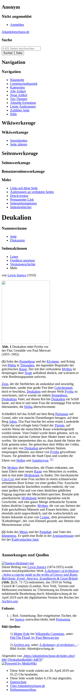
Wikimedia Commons (49, 634)
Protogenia (63, 619)
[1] (51, 459)
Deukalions (9, 399)
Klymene (53, 361)
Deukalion (34, 391)
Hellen (20, 460)
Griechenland (63, 387)
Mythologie (32, 475)
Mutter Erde (22, 634)
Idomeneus (9, 535)
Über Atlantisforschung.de (27, 686)
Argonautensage (63, 535)
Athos (13, 421)
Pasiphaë (45, 532)
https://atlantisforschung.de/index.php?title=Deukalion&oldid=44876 (38, 657)
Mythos (67, 369)
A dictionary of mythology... (58, 645)
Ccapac (45, 517)
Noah (28, 373)
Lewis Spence (17, 275)
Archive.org (10, 601)
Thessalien (27, 365)
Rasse (23, 369)
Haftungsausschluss (23, 689)
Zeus (5, 384)
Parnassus (61, 414)
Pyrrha (69, 391)
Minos (23, 532)
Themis (59, 425)
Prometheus (27, 361)
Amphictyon (40, 460)
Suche (7, 40)
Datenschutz (18, 682)
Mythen (12, 467)
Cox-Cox (8, 479)
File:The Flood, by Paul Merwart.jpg (34, 637)
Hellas (28, 407)
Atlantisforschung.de (15, 32)
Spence (20, 619)
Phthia (12, 365)
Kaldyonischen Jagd (25, 539)
